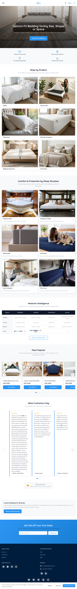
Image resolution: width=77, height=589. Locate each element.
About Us (4, 552)
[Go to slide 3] (40, 478)
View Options (11, 387)
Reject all (58, 585)
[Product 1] (36, 392)
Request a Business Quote (13, 511)
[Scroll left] (4, 375)
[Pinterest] (43, 579)
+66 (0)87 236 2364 (47, 569)
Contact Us (5, 554)
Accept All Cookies (69, 585)
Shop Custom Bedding (38, 38)
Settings (50, 585)
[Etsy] (3, 566)
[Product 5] (41, 392)
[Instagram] (33, 579)
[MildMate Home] (38, 3)
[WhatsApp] (41, 573)
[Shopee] (12, 566)
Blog (41, 557)
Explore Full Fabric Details (38, 337)
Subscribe (53, 533)
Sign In (69, 3)
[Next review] (72, 449)
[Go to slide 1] (37, 478)
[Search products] (65, 3)
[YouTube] (48, 579)
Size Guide (42, 554)
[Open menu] (3, 3)
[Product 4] (40, 392)
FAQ (41, 552)
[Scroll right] (72, 375)
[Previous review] (4, 449)
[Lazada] (16, 566)
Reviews (4, 557)
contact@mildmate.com (48, 566)
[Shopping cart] (74, 3)
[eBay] (7, 566)
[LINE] (46, 573)
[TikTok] (38, 579)
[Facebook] (29, 579)
